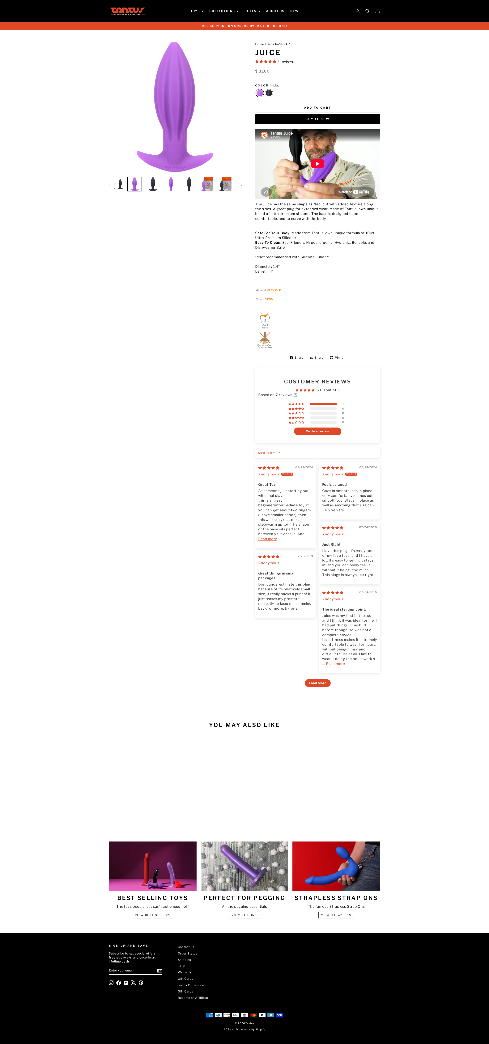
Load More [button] (317, 683)
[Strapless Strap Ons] (336, 866)
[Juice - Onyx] (144, 804)
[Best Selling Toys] (153, 866)
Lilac (260, 93)
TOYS (195, 11)
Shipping (184, 960)
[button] (266, 61)
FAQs (182, 966)
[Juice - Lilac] (138, 804)
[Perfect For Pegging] (244, 866)
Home (259, 44)
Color (267, 85)
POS (226, 1029)
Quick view (141, 782)
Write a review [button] (317, 431)
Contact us (186, 947)
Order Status (188, 953)
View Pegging (244, 915)
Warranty (185, 972)
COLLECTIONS (222, 11)
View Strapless (336, 915)
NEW (294, 11)
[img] (268, 468)
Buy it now (318, 119)
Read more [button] (267, 539)
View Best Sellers (152, 915)
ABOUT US (275, 11)
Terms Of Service (191, 985)
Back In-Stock (277, 44)
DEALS (250, 11)
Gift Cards (185, 978)
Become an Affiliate (193, 998)
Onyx (269, 93)
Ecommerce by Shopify (250, 1029)
